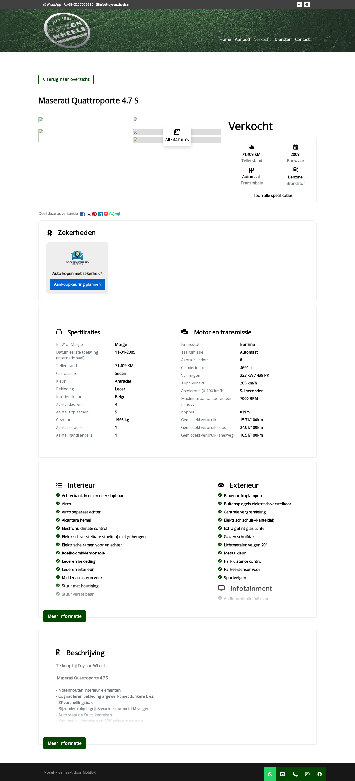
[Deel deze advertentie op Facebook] (83, 213)
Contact (302, 39)
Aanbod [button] (242, 39)
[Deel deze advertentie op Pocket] (106, 213)
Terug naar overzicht (68, 79)
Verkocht (262, 39)
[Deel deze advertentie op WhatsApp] (112, 213)
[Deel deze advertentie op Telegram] (117, 213)
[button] (273, 195)
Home (225, 39)
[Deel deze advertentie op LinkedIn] (101, 213)
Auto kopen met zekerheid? (77, 273)
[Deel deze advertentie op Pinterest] (95, 213)
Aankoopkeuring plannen (77, 284)
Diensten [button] (283, 39)
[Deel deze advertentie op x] (88, 213)
